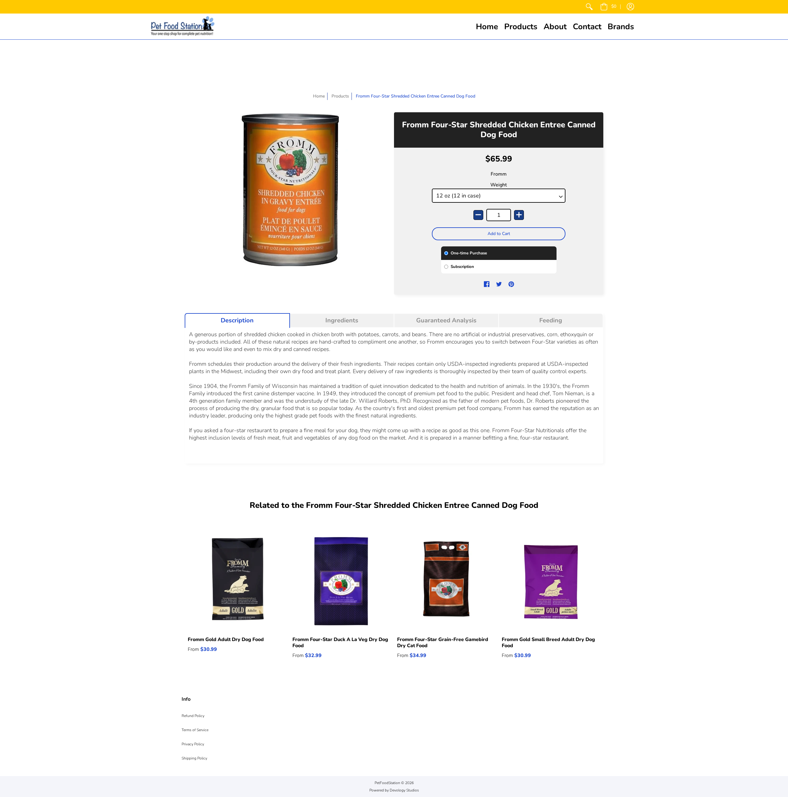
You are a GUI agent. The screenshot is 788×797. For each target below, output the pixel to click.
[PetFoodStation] (183, 26)
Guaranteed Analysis (446, 320)
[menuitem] (589, 7)
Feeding (550, 320)
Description (237, 320)
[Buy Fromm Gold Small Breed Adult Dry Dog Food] (551, 581)
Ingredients (341, 320)
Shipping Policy (194, 758)
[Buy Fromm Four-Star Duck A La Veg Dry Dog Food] (341, 581)
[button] (608, 7)
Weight (498, 184)
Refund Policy (193, 715)
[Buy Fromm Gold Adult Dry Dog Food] (237, 581)
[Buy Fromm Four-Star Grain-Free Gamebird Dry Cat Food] (446, 581)
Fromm (499, 174)
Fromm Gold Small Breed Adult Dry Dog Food (548, 642)
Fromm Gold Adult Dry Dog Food (226, 639)
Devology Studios (404, 790)
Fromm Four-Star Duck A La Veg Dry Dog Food (340, 642)
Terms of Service (195, 729)
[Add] (519, 215)
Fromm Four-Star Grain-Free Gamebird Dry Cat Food (442, 642)
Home (319, 96)
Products (340, 96)
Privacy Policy (193, 744)
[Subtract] (478, 215)
